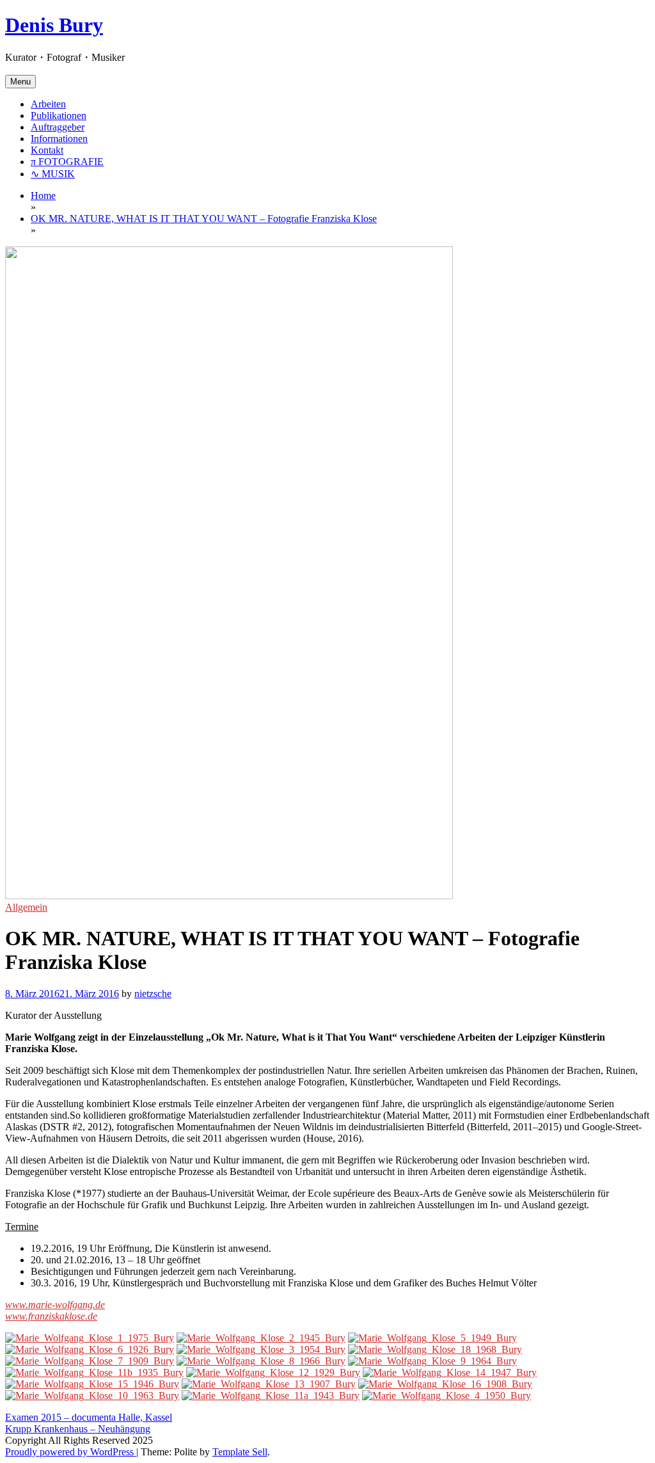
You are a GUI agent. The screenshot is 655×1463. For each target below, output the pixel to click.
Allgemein (26, 907)
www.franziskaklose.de (51, 1316)
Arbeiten (48, 104)
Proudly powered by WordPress (70, 1451)
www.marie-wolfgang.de (55, 1304)
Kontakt (47, 150)
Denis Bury (54, 24)
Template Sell (239, 1451)
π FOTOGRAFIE (67, 161)
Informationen (59, 138)
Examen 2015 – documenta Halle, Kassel (88, 1417)
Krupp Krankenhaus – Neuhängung (77, 1428)
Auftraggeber (57, 127)
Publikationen (58, 115)
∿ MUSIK (53, 173)
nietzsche (152, 993)
